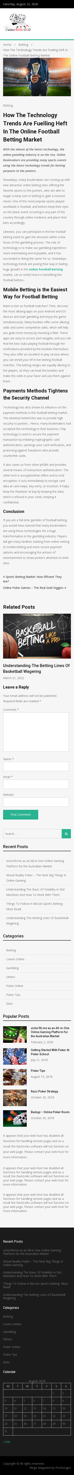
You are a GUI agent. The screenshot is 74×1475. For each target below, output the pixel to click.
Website (8, 795)
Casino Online (15, 959)
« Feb (6, 1442)
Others (10, 977)
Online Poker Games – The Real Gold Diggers (33, 588)
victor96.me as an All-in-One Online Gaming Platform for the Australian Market (35, 863)
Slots (9, 1004)
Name (8, 759)
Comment (11, 710)
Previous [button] (33, 649)
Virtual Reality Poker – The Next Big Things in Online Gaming (36, 877)
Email (8, 777)
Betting (8, 105)
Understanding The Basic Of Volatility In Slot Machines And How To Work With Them (35, 892)
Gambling (12, 968)
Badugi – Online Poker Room (50, 1112)
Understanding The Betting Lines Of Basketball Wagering (37, 920)
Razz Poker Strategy (44, 1091)
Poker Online (14, 986)
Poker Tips (13, 995)
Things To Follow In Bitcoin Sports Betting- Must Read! (35, 906)
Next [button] (70, 649)
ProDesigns (63, 1468)
